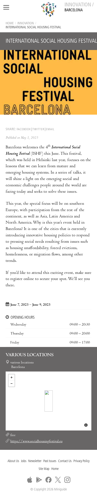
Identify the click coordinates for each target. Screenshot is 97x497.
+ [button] (11, 377)
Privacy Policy (81, 461)
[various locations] (48, 401)
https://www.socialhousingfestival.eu (36, 441)
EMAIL (50, 129)
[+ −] (48, 401)
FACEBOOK (24, 129)
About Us (13, 461)
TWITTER (38, 129)
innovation (25, 23)
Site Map (44, 469)
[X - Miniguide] (58, 480)
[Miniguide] (48, 10)
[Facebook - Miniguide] (48, 480)
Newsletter (34, 461)
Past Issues (49, 461)
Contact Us (65, 461)
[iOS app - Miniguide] (29, 480)
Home (10, 23)
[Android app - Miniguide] (39, 480)
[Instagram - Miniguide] (67, 480)
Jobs (23, 461)
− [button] (11, 383)
